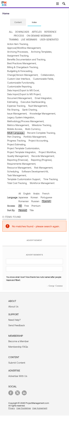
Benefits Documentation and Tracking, (26, 59)
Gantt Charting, (29, 109)
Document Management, (19, 98)
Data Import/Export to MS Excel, (23, 90)
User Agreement (39, 408)
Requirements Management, (21, 163)
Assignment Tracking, (18, 55)
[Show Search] (63, 3)
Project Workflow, (47, 152)
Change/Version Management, (22, 75)
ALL (11, 31)
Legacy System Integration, (21, 117)
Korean (34, 197)
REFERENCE (50, 31)
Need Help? (14, 319)
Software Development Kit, (35, 171)
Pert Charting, (14, 136)
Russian (35, 201)
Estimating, (12, 102)
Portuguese (46, 197)
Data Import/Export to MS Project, (24, 94)
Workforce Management (42, 183)
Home (5, 13)
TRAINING (13, 39)
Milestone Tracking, (42, 125)
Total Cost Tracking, (17, 183)
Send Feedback (16, 325)
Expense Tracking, (16, 105)
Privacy (11, 408)
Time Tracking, (50, 179)
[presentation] (18, 22)
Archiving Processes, (17, 51)
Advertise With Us (17, 376)
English (27, 193)
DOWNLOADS (22, 31)
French (45, 193)
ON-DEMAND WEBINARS (39, 35)
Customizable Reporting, (19, 86)
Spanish (46, 201)
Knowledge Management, (43, 113)
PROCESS (19, 35)
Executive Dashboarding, (33, 102)
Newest (22, 210)
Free (26, 205)
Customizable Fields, (43, 78)
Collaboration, (48, 75)
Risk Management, (43, 167)
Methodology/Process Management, (25, 121)
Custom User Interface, (18, 78)
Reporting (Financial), (17, 160)
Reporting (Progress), (41, 160)
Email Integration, (43, 98)
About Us (13, 306)
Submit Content (16, 362)
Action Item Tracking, (17, 44)
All (19, 193)
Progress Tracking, (16, 140)
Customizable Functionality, (21, 82)
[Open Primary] (57, 3)
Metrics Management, (18, 125)
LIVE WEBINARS (29, 39)
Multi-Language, (16, 132)
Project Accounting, (38, 140)
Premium (35, 205)
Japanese (23, 197)
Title (32, 210)
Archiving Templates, (41, 51)
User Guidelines (23, 408)
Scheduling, (13, 171)
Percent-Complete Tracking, (41, 132)
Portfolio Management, (35, 136)
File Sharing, (13, 109)
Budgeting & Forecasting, (20, 71)
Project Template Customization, (23, 148)
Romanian (23, 201)
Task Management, (16, 175)
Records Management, (43, 156)
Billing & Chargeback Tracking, (22, 67)
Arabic (36, 193)
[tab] (18, 22)
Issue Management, (17, 113)
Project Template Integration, (21, 152)
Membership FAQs (18, 346)
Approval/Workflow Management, (24, 48)
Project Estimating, (16, 144)
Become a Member (18, 341)
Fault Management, (37, 105)
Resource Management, (19, 167)
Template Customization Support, (24, 179)
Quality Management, (18, 156)
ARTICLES (37, 31)
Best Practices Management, (21, 63)
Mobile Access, (15, 129)
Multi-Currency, (33, 129)
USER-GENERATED (49, 39)
